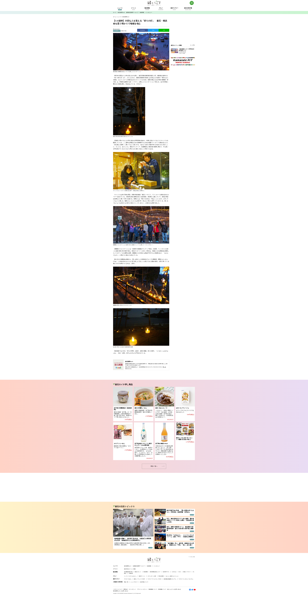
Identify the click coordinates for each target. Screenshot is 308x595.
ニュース (115, 566)
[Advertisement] (183, 31)
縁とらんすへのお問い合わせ (174, 589)
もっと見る (192, 45)
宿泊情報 (145, 571)
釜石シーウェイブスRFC (139, 579)
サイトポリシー (132, 589)
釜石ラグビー (116, 579)
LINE (164, 30)
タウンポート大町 (152, 576)
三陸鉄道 (131, 573)
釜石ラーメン (142, 576)
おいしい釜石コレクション (172, 576)
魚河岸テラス (166, 571)
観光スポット (138, 571)
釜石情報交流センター (155, 571)
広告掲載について (162, 589)
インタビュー (148, 12)
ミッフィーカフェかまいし (130, 576)
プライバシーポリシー (142, 589)
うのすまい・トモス (176, 571)
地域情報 (142, 12)
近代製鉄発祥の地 (128, 571)
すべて (114, 12)
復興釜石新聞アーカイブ (132, 12)
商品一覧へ (154, 466)
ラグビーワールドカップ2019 (154, 579)
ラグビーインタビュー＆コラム (186, 579)
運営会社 (126, 589)
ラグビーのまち (127, 579)
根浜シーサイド (187, 571)
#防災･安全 (123, 30)
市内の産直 (161, 576)
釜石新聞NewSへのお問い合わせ (120, 591)
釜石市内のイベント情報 (130, 569)
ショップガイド (134, 582)
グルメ (114, 576)
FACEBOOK (142, 30)
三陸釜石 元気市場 (117, 581)
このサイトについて (117, 589)
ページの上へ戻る (191, 556)
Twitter (153, 30)
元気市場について (144, 582)
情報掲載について (153, 589)
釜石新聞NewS (121, 12)
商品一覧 (126, 582)
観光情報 (115, 571)
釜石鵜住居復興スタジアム (170, 579)
